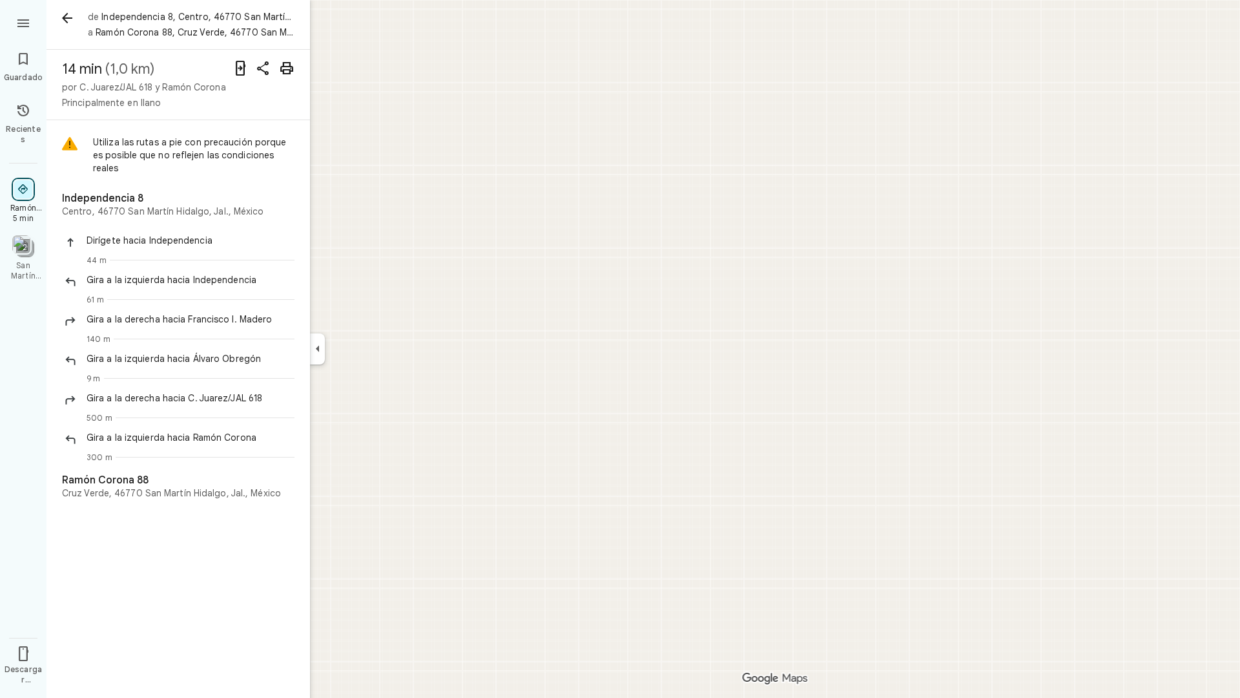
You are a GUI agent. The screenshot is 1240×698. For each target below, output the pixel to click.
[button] (190, 240)
